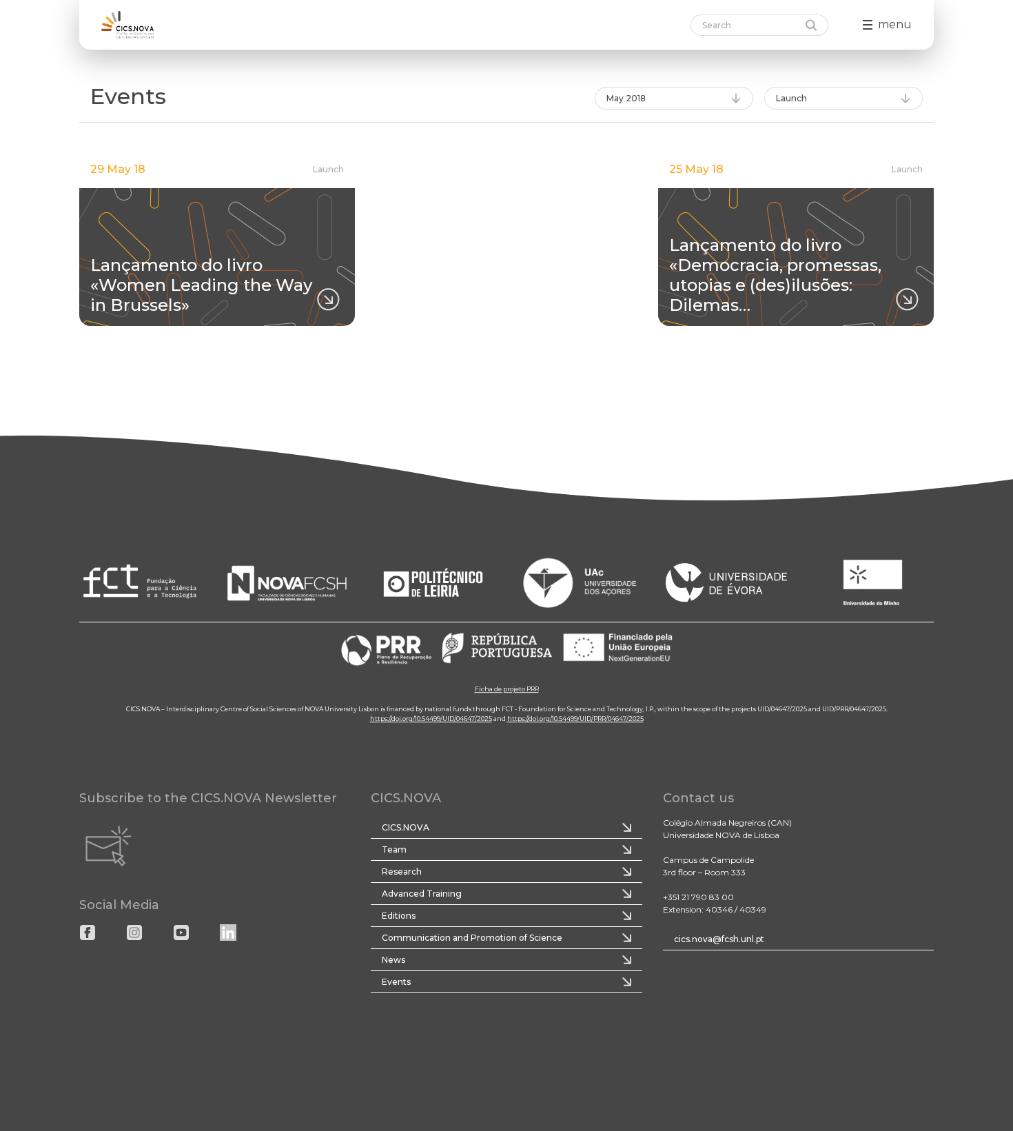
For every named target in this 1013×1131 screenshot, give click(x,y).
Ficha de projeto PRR (507, 689)
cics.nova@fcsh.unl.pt (719, 939)
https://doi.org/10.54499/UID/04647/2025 (431, 718)
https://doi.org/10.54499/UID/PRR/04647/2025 (575, 718)
